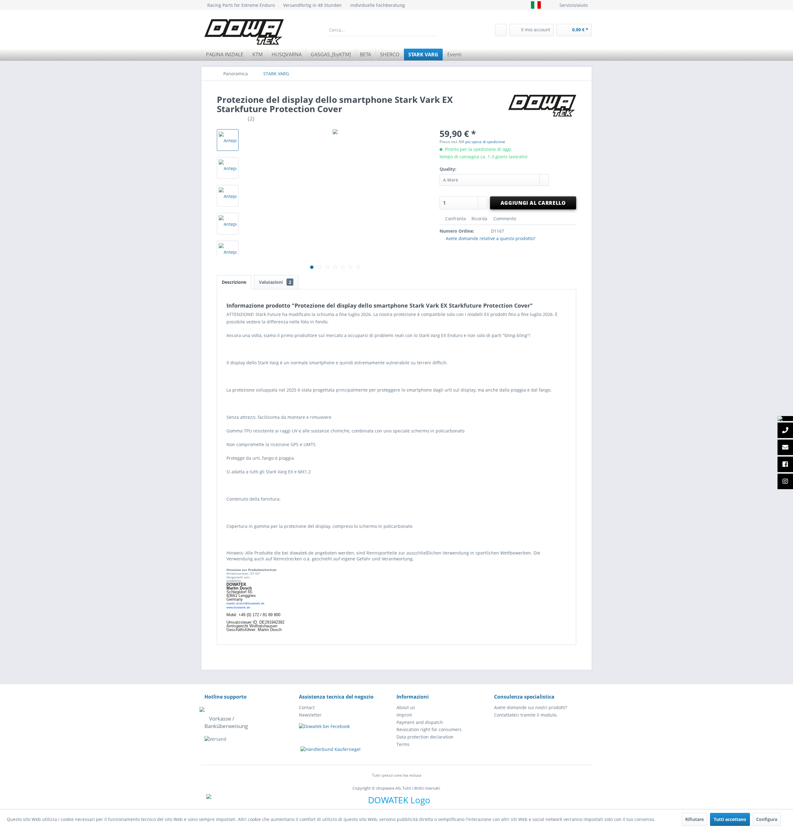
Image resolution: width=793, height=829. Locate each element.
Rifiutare (694, 819)
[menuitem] (381, 30)
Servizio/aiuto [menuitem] (573, 5)
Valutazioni (275, 282)
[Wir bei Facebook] (785, 465)
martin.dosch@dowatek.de (245, 603)
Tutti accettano (730, 819)
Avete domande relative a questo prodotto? (490, 238)
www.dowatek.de (238, 607)
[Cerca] (431, 30)
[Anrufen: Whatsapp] (785, 418)
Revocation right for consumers (429, 729)
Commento (504, 219)
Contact (307, 707)
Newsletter (310, 715)
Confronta (455, 219)
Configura (766, 819)
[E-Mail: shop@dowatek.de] (785, 448)
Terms (403, 744)
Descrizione (234, 282)
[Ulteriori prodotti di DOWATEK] (542, 105)
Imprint (404, 715)
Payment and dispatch (419, 722)
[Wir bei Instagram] (785, 482)
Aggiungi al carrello (533, 203)
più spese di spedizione (485, 141)
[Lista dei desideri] (501, 30)
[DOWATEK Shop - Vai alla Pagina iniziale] (244, 32)
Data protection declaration (424, 737)
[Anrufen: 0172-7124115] (785, 431)
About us (405, 707)
